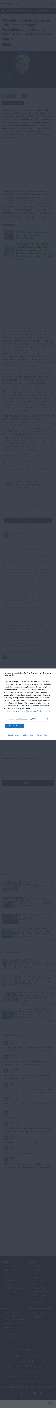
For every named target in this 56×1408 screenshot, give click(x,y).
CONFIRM (14, 726)
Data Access (28, 735)
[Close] (50, 673)
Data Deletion (13, 735)
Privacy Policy (42, 735)
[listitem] (28, 719)
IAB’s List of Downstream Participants (31, 711)
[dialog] (28, 704)
